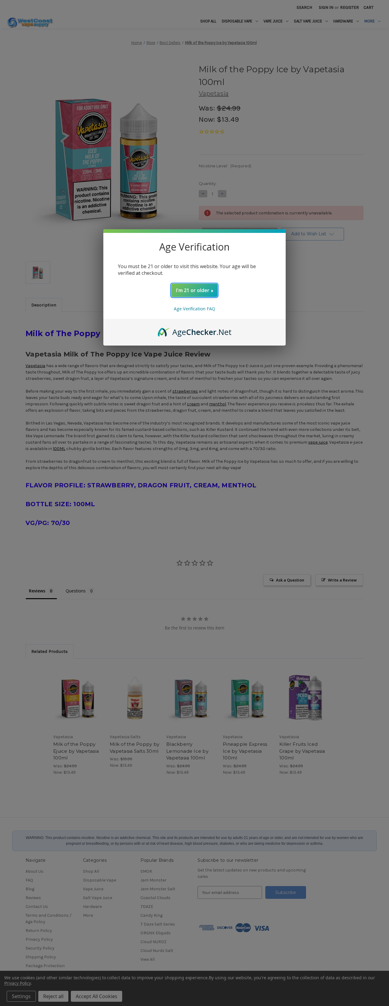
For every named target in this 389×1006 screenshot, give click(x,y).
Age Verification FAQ (194, 309)
